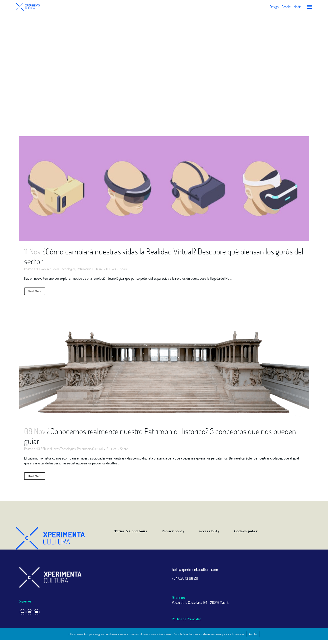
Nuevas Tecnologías (62, 268)
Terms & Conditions (130, 531)
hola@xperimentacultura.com (195, 569)
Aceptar (253, 634)
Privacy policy (173, 531)
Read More (34, 291)
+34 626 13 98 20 (185, 578)
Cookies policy (246, 531)
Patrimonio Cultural (89, 268)
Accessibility (209, 531)
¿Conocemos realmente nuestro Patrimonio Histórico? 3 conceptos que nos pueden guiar (160, 436)
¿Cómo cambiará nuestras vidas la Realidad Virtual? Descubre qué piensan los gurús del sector (163, 256)
